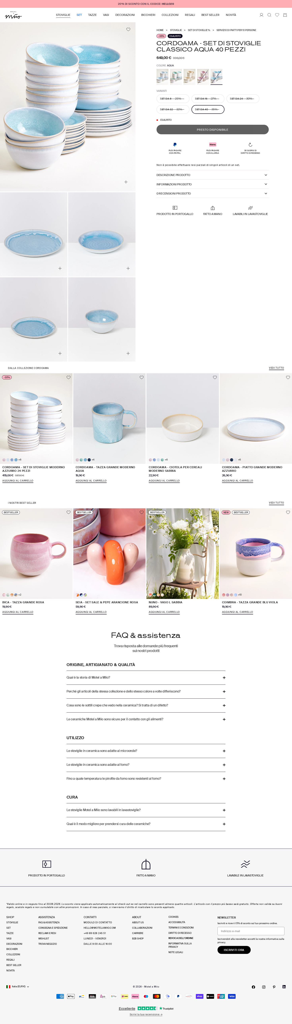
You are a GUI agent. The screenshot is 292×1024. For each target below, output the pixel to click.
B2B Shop (138, 938)
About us (138, 922)
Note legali (175, 952)
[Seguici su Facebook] (253, 987)
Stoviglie (63, 15)
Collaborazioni (142, 927)
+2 (19, 594)
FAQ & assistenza (49, 922)
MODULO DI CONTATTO (98, 922)
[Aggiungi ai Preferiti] (128, 29)
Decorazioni (125, 15)
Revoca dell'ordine (180, 938)
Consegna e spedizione (53, 927)
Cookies (173, 917)
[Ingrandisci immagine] (126, 182)
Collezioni (170, 15)
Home (160, 30)
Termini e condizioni (181, 927)
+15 (166, 594)
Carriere (137, 933)
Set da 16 (205, 98)
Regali (190, 15)
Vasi (106, 15)
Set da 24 (241, 98)
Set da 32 (171, 109)
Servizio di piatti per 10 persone (236, 30)
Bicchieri (148, 15)
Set (79, 15)
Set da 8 (170, 98)
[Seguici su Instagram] (264, 987)
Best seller (210, 15)
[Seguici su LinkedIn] (284, 986)
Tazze (92, 15)
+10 (240, 594)
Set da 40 (206, 109)
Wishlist (43, 938)
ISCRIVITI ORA (234, 950)
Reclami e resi (47, 933)
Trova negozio (47, 944)
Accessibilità (176, 922)
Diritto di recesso (179, 933)
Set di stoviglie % (199, 30)
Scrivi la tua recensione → (146, 1014)
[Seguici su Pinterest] (274, 987)
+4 (93, 459)
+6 (19, 459)
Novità (231, 15)
